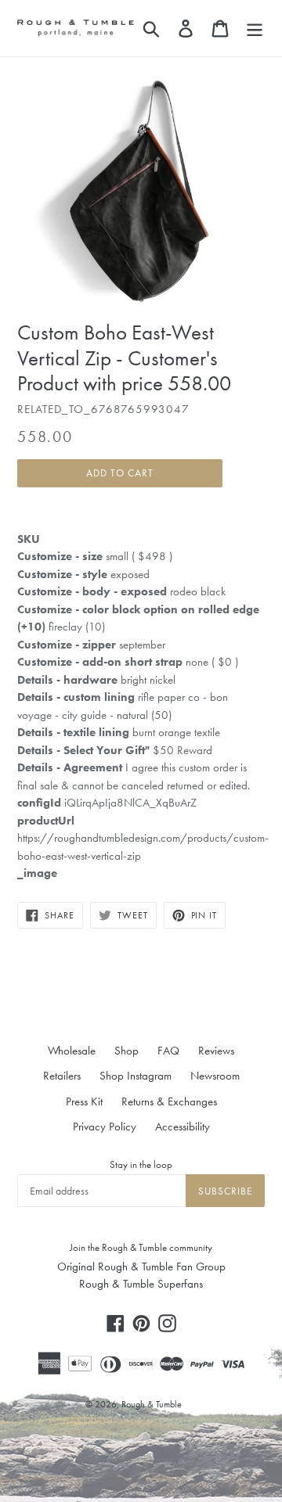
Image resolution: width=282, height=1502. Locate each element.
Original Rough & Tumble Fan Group (141, 1266)
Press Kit (84, 1101)
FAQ (168, 1050)
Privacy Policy (104, 1126)
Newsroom (215, 1075)
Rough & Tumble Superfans (141, 1284)
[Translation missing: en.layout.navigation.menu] (254, 28)
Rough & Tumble (151, 1404)
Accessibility (182, 1126)
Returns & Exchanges (169, 1101)
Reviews (216, 1050)
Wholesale (72, 1050)
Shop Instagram (135, 1075)
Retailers (62, 1075)
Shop (126, 1050)
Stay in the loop (141, 1164)
